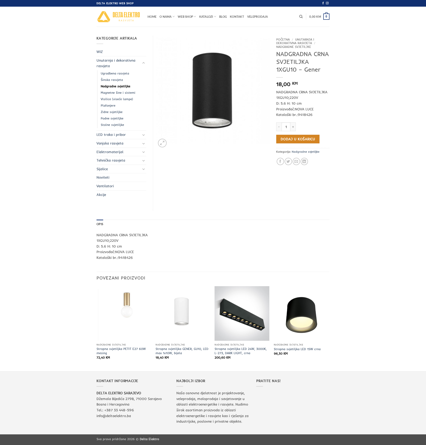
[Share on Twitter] (288, 161)
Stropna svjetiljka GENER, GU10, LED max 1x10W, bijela (182, 351)
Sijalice (102, 169)
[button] (319, 16)
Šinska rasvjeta (112, 80)
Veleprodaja (257, 16)
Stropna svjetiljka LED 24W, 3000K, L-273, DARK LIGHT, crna (241, 351)
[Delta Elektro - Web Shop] (119, 16)
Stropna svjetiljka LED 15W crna (297, 349)
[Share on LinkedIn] (304, 161)
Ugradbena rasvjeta (115, 73)
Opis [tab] (100, 224)
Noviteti (103, 177)
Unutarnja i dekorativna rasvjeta (295, 41)
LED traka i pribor (111, 134)
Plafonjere (108, 105)
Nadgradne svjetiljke (293, 47)
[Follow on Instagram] (327, 3)
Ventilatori (105, 186)
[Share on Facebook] (280, 161)
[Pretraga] (301, 16)
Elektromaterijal (110, 152)
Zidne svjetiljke (111, 112)
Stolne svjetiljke (112, 125)
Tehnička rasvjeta (111, 160)
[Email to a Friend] (296, 161)
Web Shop (185, 16)
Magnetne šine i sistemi (118, 93)
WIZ (100, 51)
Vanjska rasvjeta (110, 143)
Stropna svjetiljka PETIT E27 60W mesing (121, 351)
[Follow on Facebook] (323, 3)
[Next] (328, 328)
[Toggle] (143, 63)
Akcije (101, 194)
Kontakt (237, 16)
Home (152, 16)
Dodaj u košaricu (298, 139)
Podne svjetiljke (112, 118)
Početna (283, 39)
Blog (223, 16)
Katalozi (206, 16)
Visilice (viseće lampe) (117, 99)
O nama (166, 16)
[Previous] (96, 328)
